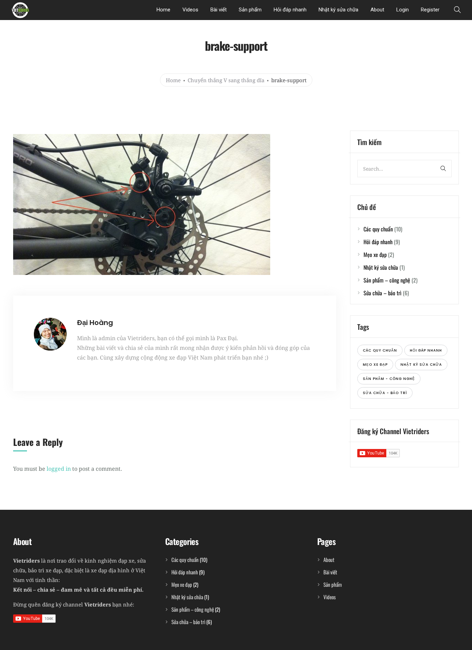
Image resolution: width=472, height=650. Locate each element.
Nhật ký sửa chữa (338, 10)
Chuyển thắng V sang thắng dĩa (226, 79)
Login (402, 10)
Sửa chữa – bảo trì (383, 293)
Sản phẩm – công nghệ (387, 280)
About (377, 10)
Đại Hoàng (95, 322)
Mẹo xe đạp (375, 254)
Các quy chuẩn (378, 229)
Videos (190, 10)
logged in (59, 468)
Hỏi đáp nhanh (290, 10)
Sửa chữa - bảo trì (385, 392)
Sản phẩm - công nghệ (389, 378)
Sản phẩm (250, 10)
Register (430, 10)
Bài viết (218, 10)
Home (163, 10)
